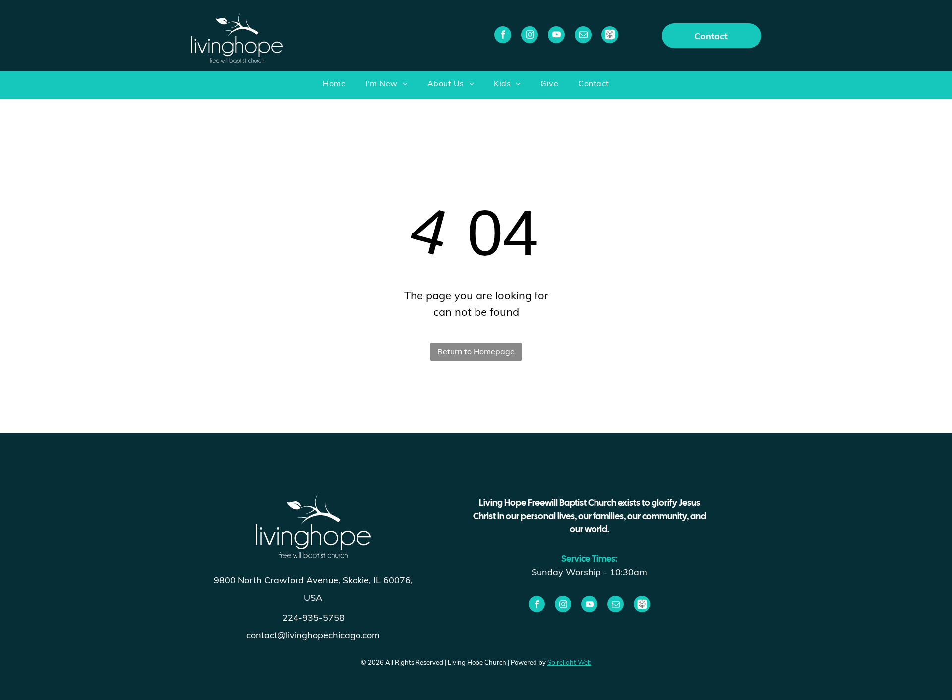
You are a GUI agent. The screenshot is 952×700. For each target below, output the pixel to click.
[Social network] (609, 36)
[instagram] (529, 36)
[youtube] (556, 36)
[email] (583, 36)
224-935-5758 (313, 617)
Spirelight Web (569, 662)
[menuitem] (344, 85)
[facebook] (502, 36)
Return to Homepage (476, 351)
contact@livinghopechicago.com (313, 635)
